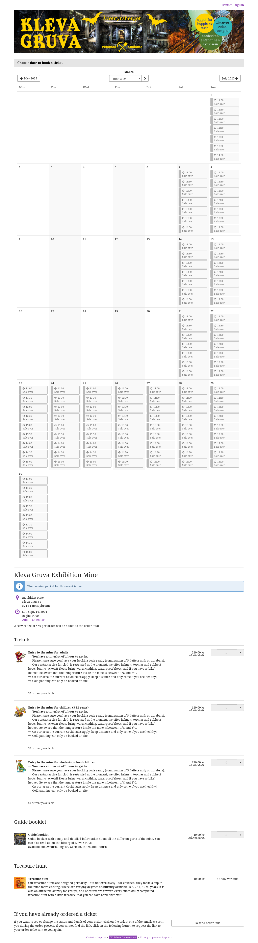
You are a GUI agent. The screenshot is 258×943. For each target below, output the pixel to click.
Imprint (102, 937)
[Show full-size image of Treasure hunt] (20, 883)
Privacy (144, 937)
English (238, 5)
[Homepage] (129, 31)
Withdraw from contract (123, 937)
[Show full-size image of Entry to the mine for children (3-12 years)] (20, 711)
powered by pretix (162, 937)
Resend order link (207, 923)
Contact (90, 937)
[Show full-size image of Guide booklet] (20, 839)
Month (129, 72)
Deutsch (227, 5)
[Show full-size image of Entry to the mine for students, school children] (20, 766)
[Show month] (145, 78)
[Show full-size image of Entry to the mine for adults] (20, 656)
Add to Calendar (33, 620)
